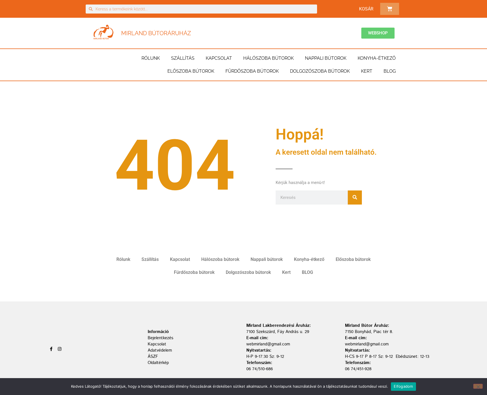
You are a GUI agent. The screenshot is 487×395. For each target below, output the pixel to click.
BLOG (390, 71)
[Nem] (478, 386)
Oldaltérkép (158, 363)
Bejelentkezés (160, 338)
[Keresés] (355, 197)
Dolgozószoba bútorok (320, 71)
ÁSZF (153, 357)
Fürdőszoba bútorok (252, 71)
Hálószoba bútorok (268, 58)
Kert (366, 71)
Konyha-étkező (377, 58)
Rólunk (150, 58)
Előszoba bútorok (190, 71)
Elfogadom (403, 386)
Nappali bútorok (325, 58)
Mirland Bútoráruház (156, 33)
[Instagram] (59, 349)
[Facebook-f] (51, 349)
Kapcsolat (219, 58)
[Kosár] (389, 9)
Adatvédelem (160, 350)
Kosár (366, 9)
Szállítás (182, 58)
